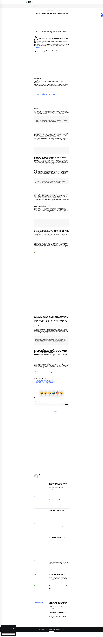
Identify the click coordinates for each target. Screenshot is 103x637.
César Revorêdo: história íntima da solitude (59, 561)
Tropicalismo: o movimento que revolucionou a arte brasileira (45, 92)
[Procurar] (75, 2)
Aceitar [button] (8, 634)
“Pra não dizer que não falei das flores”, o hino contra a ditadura (45, 94)
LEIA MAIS (51, 489)
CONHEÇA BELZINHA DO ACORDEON (57, 537)
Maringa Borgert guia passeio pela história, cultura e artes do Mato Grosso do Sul (59, 603)
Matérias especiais (51, 10)
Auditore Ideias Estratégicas (60, 629)
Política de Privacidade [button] (5, 632)
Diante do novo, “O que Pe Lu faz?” (57, 510)
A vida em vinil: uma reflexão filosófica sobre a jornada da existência (58, 484)
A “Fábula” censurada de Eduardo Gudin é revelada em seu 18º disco (46, 380)
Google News (46, 10)
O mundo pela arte (57, 10)
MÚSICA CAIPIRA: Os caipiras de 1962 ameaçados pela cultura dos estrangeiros (58, 575)
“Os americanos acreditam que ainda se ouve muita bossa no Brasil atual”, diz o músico (58, 614)
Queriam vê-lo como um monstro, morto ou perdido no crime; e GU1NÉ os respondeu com (59, 587)
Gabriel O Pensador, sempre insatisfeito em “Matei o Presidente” (45, 93)
